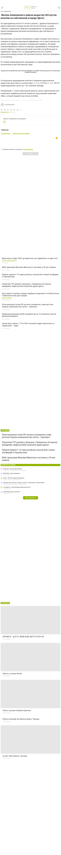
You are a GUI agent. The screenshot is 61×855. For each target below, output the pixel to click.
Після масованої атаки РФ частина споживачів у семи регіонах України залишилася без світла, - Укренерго (27, 305)
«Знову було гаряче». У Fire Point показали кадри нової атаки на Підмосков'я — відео (28, 324)
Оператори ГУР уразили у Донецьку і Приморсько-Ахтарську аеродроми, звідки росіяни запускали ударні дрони (26, 285)
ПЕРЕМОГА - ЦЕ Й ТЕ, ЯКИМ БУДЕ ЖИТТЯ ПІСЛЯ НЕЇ (23, 637)
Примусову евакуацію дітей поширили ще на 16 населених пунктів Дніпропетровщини (29, 315)
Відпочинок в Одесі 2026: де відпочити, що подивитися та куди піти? (30, 258)
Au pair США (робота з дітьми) (15, 756)
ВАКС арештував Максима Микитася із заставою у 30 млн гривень (29, 267)
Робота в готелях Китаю (12, 673)
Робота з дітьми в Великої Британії (17, 710)
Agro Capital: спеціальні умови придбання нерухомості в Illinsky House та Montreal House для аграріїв (30, 294)
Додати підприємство (30, 498)
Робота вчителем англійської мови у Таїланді (21, 719)
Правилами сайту (28, 149)
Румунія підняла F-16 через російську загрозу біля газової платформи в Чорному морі (30, 275)
